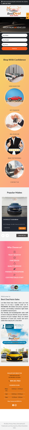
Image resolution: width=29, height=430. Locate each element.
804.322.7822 (7, 3)
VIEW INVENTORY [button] (14, 86)
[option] (14, 214)
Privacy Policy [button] (12, 423)
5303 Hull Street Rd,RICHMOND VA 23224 (14, 1)
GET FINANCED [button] (14, 110)
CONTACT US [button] (14, 182)
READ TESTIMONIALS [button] (14, 158)
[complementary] (24, 425)
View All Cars (22, 235)
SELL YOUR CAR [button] (14, 134)
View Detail (7, 227)
